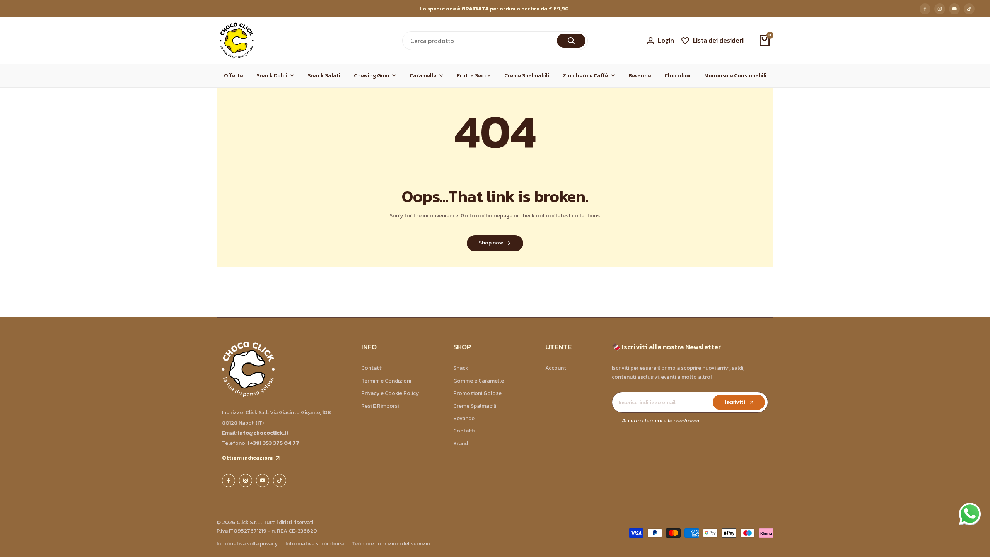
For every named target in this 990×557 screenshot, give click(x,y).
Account (555, 368)
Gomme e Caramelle (478, 381)
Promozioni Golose (477, 393)
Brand (460, 443)
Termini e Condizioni (386, 381)
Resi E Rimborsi (380, 406)
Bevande (464, 418)
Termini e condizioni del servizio (391, 544)
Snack (460, 368)
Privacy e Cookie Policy (390, 393)
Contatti (371, 368)
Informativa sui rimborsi (314, 544)
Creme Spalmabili (474, 406)
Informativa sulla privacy (247, 544)
